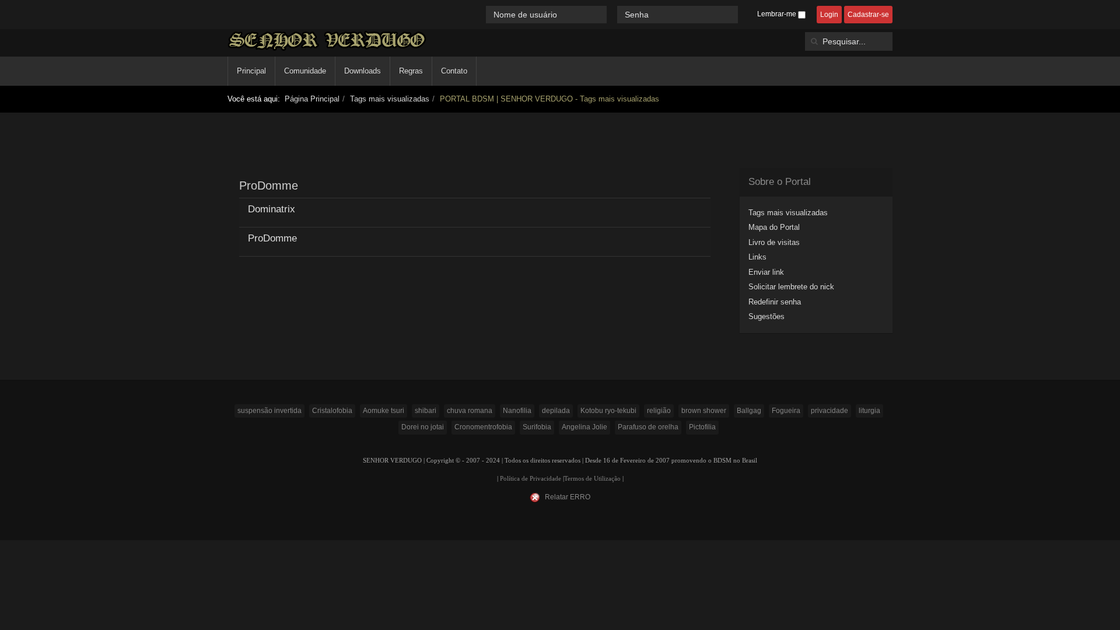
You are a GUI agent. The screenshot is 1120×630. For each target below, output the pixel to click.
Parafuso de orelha (648, 427)
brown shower (703, 411)
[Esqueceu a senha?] (743, 14)
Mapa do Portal (774, 227)
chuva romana (469, 411)
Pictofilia (702, 427)
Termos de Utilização (592, 478)
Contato (454, 70)
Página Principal (312, 98)
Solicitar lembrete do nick (791, 286)
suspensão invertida (269, 411)
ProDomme (272, 238)
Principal (251, 70)
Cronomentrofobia (483, 427)
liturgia (869, 411)
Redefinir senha (774, 302)
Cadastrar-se (868, 14)
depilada (556, 411)
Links (757, 257)
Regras (411, 70)
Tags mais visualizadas (389, 98)
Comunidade (305, 70)
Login (829, 14)
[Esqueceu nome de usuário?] (613, 14)
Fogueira (786, 411)
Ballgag (749, 411)
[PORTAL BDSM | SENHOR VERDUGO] (327, 40)
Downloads (362, 70)
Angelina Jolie (584, 427)
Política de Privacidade (530, 478)
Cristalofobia (332, 411)
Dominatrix (271, 209)
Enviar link (766, 272)
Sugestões (766, 316)
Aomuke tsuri (383, 411)
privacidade (829, 411)
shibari (425, 411)
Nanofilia (517, 411)
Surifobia (537, 427)
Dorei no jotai (422, 427)
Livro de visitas (774, 242)
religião (659, 411)
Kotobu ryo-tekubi (608, 411)
